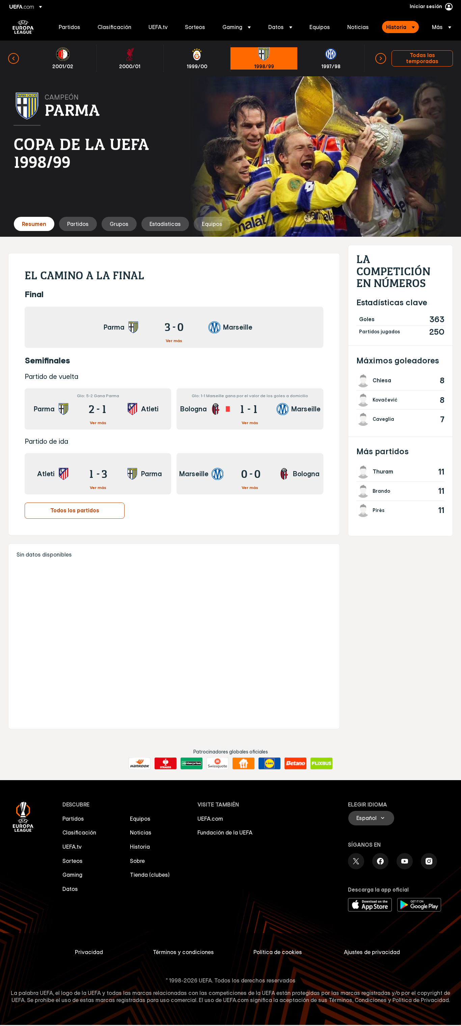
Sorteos (72, 861)
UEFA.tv (72, 847)
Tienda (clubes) (150, 875)
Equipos (140, 819)
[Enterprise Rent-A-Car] (191, 764)
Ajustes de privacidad (372, 952)
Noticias (141, 832)
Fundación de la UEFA (224, 832)
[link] (69, 27)
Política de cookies (277, 952)
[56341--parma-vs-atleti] (98, 409)
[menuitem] (69, 27)
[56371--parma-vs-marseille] (174, 327)
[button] (236, 27)
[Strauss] (166, 764)
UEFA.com (210, 819)
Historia (140, 847)
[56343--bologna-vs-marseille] (250, 409)
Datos (70, 889)
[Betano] (295, 764)
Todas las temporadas (422, 58)
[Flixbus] (321, 764)
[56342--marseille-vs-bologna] (250, 473)
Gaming (72, 875)
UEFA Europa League (23, 27)
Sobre (137, 861)
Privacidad (89, 952)
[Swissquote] (217, 764)
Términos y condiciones (183, 952)
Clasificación (79, 832)
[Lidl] (269, 764)
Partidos (73, 819)
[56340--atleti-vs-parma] (98, 473)
